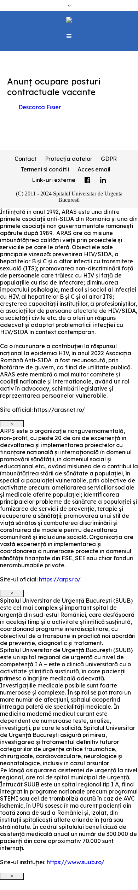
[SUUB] (69, 19)
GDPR (109, 158)
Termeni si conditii (45, 169)
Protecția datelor (68, 158)
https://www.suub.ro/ (75, 862)
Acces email (93, 169)
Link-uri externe (53, 179)
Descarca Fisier (39, 107)
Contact (25, 158)
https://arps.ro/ (60, 579)
